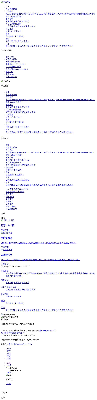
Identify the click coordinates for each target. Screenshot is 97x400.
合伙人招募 (60, 46)
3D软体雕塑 (11, 207)
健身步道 (68, 14)
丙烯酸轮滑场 (15, 16)
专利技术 (17, 31)
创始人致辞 (10, 46)
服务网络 (9, 21)
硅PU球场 (60, 14)
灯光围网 (9, 26)
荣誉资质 (35, 46)
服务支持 (9, 19)
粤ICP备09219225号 (47, 330)
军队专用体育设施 (13, 24)
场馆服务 (84, 14)
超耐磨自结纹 (11, 9)
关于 (7, 44)
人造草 (32, 26)
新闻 (7, 39)
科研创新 (9, 29)
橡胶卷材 (76, 14)
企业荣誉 (27, 46)
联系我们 (69, 46)
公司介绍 (19, 46)
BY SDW (20, 333)
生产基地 (43, 46)
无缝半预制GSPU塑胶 (38, 14)
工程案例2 (19, 36)
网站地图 (13, 333)
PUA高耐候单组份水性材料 (17, 14)
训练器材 (17, 26)
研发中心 (9, 31)
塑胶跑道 (51, 14)
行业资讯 (17, 41)
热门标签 (5, 333)
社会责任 (25, 41)
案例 (7, 34)
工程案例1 (10, 36)
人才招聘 (51, 46)
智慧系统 (25, 26)
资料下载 (25, 21)
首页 (7, 6)
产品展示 (9, 11)
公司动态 (9, 41)
